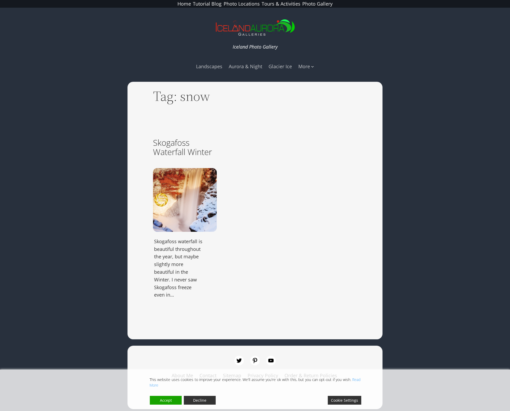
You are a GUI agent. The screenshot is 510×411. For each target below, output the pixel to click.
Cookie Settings (344, 400)
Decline (199, 400)
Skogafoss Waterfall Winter (182, 147)
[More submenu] (312, 66)
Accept (166, 400)
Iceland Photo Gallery (255, 47)
